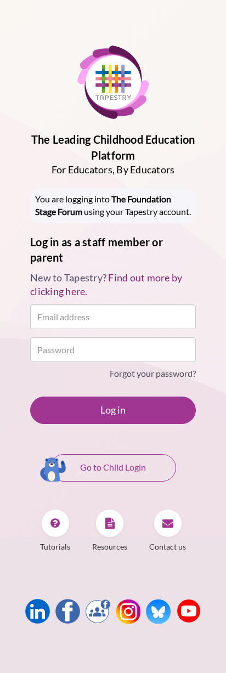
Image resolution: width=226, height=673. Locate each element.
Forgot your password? (153, 373)
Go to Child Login (113, 467)
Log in (113, 410)
